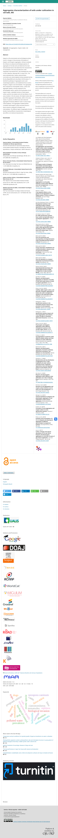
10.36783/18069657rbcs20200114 (44, 332)
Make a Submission (8, 472)
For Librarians (6, 509)
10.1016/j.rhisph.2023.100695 (43, 264)
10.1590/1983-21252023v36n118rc (44, 172)
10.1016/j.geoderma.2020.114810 (44, 320)
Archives (9, 5)
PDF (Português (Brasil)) (43, 18)
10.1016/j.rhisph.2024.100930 (43, 243)
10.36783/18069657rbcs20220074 (44, 299)
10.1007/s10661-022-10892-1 (43, 155)
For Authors (5, 506)
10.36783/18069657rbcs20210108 (44, 356)
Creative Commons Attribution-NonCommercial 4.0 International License (44, 75)
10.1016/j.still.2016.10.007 (42, 440)
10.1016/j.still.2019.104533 (42, 392)
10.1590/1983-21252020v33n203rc (44, 382)
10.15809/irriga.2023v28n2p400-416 (45, 274)
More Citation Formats (41, 44)
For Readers (5, 504)
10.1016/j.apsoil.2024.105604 (43, 233)
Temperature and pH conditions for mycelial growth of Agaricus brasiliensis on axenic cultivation (27, 736)
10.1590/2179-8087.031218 (42, 414)
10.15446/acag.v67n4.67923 (43, 427)
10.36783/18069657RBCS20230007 (44, 285)
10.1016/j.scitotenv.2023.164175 (44, 255)
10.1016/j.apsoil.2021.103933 (43, 309)
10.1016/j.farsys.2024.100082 (43, 188)
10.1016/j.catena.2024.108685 (43, 221)
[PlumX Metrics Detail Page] (38, 448)
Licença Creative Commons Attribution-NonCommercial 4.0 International (31, 821)
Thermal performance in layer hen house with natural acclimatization (20, 749)
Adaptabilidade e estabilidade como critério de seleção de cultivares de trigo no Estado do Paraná (28, 753)
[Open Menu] (3, 1)
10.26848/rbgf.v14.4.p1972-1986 (44, 344)
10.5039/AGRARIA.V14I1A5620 (43, 404)
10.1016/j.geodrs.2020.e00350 (43, 370)
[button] (7, 491)
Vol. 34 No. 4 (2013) (17, 5)
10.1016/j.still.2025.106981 (42, 199)
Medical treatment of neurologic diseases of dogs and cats (18, 745)
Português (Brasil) (7, 484)
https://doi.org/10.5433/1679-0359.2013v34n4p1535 (19, 44)
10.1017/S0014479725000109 (43, 211)
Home (4, 5)
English (5, 482)
